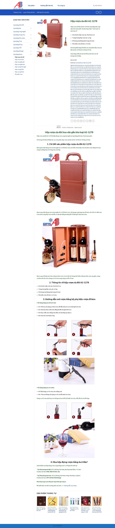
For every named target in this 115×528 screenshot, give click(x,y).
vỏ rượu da (93, 115)
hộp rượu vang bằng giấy (78, 108)
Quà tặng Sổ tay (17, 44)
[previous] (39, 34)
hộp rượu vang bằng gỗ (89, 108)
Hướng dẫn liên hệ (46, 5)
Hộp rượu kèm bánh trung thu (92, 100)
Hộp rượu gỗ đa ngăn (20, 67)
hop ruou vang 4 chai (85, 105)
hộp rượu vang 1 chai (85, 103)
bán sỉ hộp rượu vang (82, 70)
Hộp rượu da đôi (43, 12)
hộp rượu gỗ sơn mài (85, 98)
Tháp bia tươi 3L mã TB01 (74, 509)
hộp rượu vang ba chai (86, 106)
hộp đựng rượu (88, 72)
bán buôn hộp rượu (91, 65)
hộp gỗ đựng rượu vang (78, 82)
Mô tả (58, 127)
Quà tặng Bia (17, 28)
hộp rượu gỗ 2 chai (94, 94)
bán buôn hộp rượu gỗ (82, 67)
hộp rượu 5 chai (92, 84)
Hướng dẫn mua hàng (70, 485)
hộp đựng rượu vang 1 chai (79, 74)
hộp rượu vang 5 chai (96, 105)
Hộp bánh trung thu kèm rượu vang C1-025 (85, 510)
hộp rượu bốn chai (86, 86)
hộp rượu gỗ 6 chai (82, 96)
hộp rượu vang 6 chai (75, 106)
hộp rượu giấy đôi (92, 93)
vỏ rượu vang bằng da (78, 117)
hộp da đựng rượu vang (78, 72)
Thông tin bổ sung (67, 127)
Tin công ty (61, 5)
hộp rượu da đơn (96, 87)
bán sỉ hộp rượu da (93, 68)
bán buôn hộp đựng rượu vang (80, 65)
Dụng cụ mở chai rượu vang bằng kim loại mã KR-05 (97, 510)
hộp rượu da (94, 86)
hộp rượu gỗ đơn (76, 98)
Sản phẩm (31, 5)
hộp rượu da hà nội (74, 89)
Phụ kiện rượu (18, 74)
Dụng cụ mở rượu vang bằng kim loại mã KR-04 (52, 510)
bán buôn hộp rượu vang (93, 67)
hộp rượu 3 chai (77, 84)
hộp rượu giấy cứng (83, 93)
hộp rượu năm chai (82, 101)
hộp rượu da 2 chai (79, 87)
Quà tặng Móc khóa (19, 38)
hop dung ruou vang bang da (88, 75)
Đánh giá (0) (78, 127)
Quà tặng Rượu (29, 12)
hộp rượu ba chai (77, 86)
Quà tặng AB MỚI (18, 25)
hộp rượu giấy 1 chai (93, 91)
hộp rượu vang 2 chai (95, 103)
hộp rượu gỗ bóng (91, 96)
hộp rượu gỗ (78, 94)
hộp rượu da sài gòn (95, 89)
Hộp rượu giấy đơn (20, 64)
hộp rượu (86, 82)
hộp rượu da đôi (88, 87)
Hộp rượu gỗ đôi (19, 69)
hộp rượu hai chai (80, 100)
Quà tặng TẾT (17, 47)
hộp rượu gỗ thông (95, 98)
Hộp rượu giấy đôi (19, 62)
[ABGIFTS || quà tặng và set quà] (18, 5)
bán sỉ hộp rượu (85, 68)
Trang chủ (17, 12)
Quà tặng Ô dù (17, 41)
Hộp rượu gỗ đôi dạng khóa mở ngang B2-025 (63, 510)
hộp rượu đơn (78, 91)
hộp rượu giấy (85, 91)
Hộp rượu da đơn (19, 59)
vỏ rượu (89, 115)
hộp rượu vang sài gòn (78, 113)
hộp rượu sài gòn (91, 101)
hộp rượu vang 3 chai (75, 105)
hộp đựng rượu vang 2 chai (92, 74)
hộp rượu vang (76, 103)
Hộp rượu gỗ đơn (19, 72)
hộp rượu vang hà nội (82, 110)
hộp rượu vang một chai (86, 112)
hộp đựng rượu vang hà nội (86, 77)
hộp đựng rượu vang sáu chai (81, 81)
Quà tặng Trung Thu (19, 35)
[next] (65, 34)
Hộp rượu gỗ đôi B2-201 (41, 509)
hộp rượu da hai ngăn (85, 89)
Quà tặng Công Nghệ (19, 31)
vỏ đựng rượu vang (81, 115)
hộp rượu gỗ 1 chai (85, 94)
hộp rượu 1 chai (92, 82)
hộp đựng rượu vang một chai (84, 79)
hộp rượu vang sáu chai (89, 113)
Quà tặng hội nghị (18, 51)
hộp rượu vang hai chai (93, 110)
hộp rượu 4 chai (85, 84)
